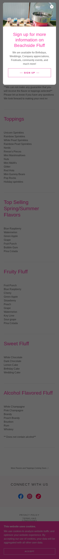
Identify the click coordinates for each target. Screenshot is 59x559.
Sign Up (29, 72)
